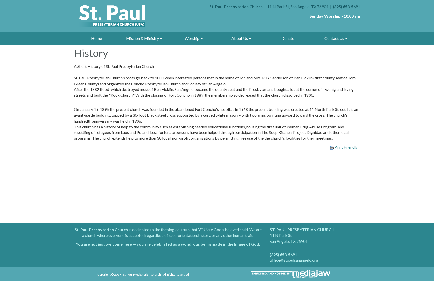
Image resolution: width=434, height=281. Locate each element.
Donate (287, 38)
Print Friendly (346, 147)
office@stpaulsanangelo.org (294, 260)
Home (96, 38)
